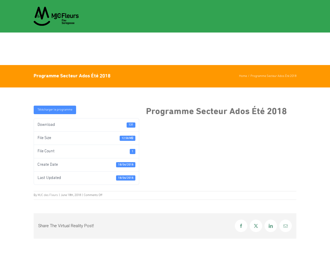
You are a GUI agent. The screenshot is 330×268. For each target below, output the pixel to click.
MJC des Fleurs (48, 195)
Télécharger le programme (54, 109)
